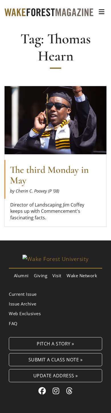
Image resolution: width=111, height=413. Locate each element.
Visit (56, 275)
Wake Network (82, 275)
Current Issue (23, 294)
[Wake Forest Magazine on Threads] (69, 391)
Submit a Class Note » (55, 359)
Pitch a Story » (55, 343)
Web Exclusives (25, 313)
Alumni (21, 275)
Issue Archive (22, 304)
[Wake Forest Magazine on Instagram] (56, 391)
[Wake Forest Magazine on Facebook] (42, 391)
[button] (101, 12)
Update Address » (55, 375)
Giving (40, 275)
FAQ (13, 323)
